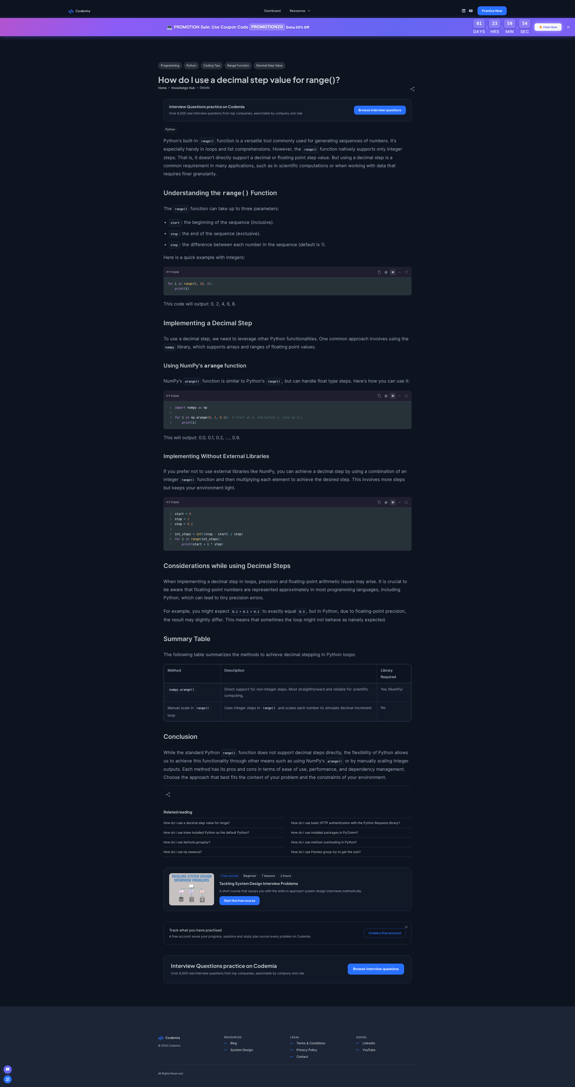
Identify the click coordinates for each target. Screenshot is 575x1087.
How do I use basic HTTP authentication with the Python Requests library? (345, 823)
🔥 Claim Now (548, 27)
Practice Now (492, 11)
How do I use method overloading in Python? (324, 842)
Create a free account (385, 933)
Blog (233, 1043)
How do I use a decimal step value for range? (197, 823)
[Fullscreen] (406, 272)
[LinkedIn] (463, 11)
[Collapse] (399, 272)
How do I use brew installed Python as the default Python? (206, 832)
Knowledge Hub (183, 88)
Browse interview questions (379, 110)
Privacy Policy (306, 1050)
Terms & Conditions (310, 1043)
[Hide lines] (393, 272)
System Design (241, 1050)
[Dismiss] (406, 927)
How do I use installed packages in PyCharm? (324, 832)
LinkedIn (369, 1043)
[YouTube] (471, 11)
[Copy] (379, 272)
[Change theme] (386, 272)
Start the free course (239, 900)
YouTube (369, 1050)
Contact (302, 1056)
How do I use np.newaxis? (183, 852)
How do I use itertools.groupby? (187, 842)
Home (162, 88)
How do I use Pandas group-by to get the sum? (326, 852)
